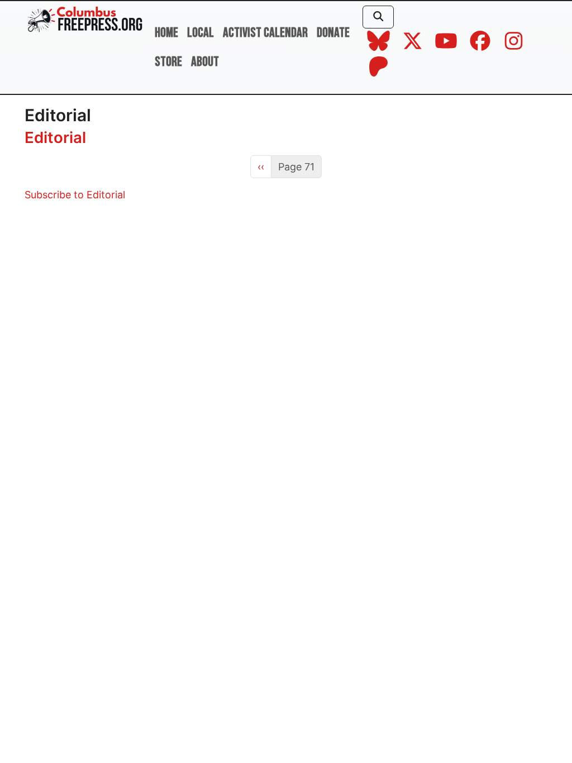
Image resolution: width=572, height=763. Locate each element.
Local (200, 33)
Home (166, 33)
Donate (333, 33)
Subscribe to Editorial (75, 195)
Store (168, 62)
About (205, 62)
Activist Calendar (265, 33)
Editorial (55, 137)
